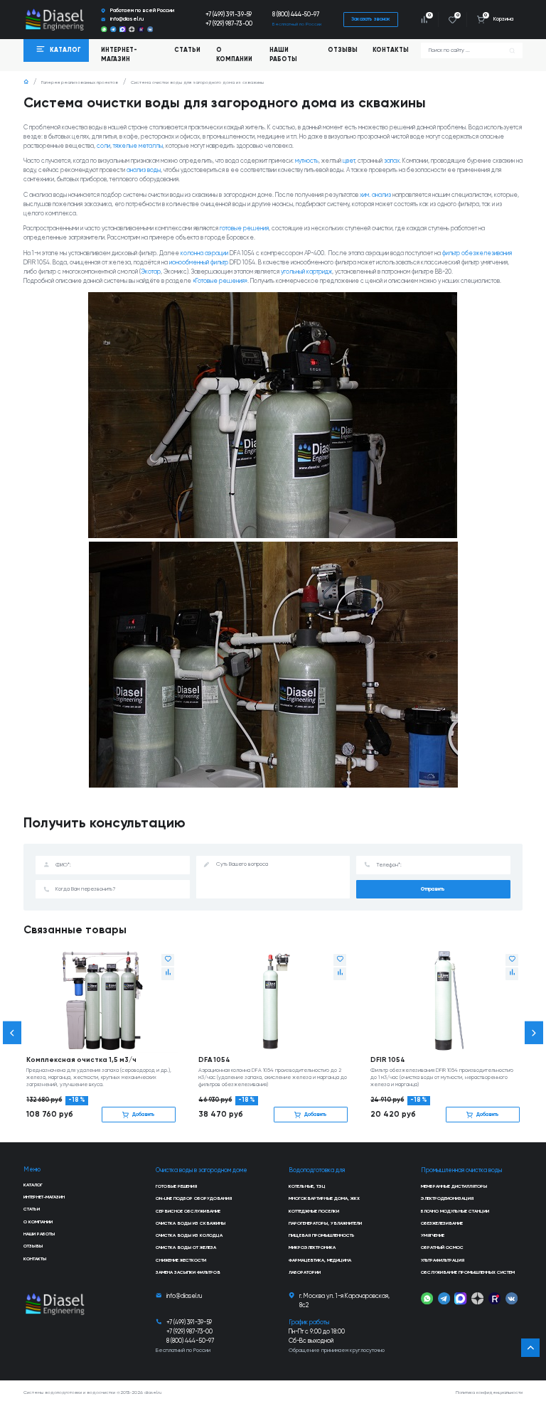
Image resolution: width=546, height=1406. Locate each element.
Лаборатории (305, 1272)
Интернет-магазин (44, 1197)
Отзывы (343, 50)
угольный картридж (306, 272)
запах (392, 161)
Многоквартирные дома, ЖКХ (324, 1198)
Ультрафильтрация (442, 1260)
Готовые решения (176, 1186)
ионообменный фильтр (198, 262)
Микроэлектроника (312, 1247)
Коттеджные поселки (314, 1211)
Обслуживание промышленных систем (468, 1272)
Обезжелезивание (442, 1223)
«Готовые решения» (220, 281)
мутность (306, 161)
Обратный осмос (442, 1247)
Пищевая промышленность (322, 1235)
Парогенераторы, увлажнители (325, 1223)
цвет (349, 161)
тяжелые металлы (138, 146)
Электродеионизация (447, 1198)
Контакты (391, 50)
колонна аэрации (204, 253)
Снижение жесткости (181, 1260)
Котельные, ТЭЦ (307, 1186)
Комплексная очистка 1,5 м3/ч (81, 1059)
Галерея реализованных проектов (79, 82)
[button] (12, 1032)
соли (103, 146)
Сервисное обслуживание (188, 1211)
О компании (234, 55)
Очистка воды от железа (186, 1247)
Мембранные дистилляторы (454, 1186)
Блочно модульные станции (455, 1211)
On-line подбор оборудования (194, 1198)
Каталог (33, 1185)
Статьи (187, 50)
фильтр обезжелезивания (477, 253)
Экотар (151, 272)
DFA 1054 (214, 1059)
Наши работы (283, 55)
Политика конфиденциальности (489, 1392)
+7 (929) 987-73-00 (228, 24)
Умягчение (432, 1235)
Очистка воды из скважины (190, 1223)
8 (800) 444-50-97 (295, 14)
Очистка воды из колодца (189, 1235)
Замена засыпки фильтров (188, 1272)
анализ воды (144, 170)
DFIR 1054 (387, 1059)
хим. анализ (375, 195)
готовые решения (244, 228)
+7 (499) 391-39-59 (228, 14)
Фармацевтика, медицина (320, 1260)
